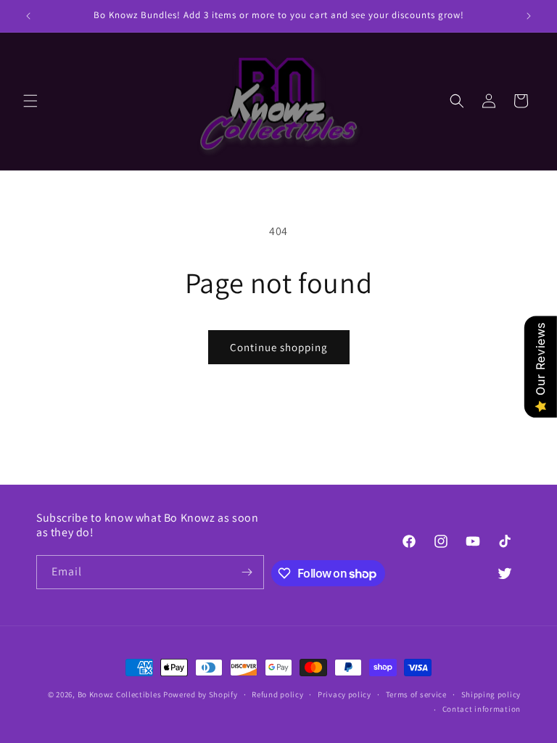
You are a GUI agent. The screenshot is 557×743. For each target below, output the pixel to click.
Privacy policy (344, 694)
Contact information (481, 709)
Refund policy (277, 694)
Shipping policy (491, 694)
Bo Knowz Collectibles (120, 694)
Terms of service (416, 694)
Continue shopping (279, 347)
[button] (30, 101)
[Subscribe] (247, 572)
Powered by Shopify (200, 694)
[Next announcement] (529, 16)
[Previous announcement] (28, 16)
